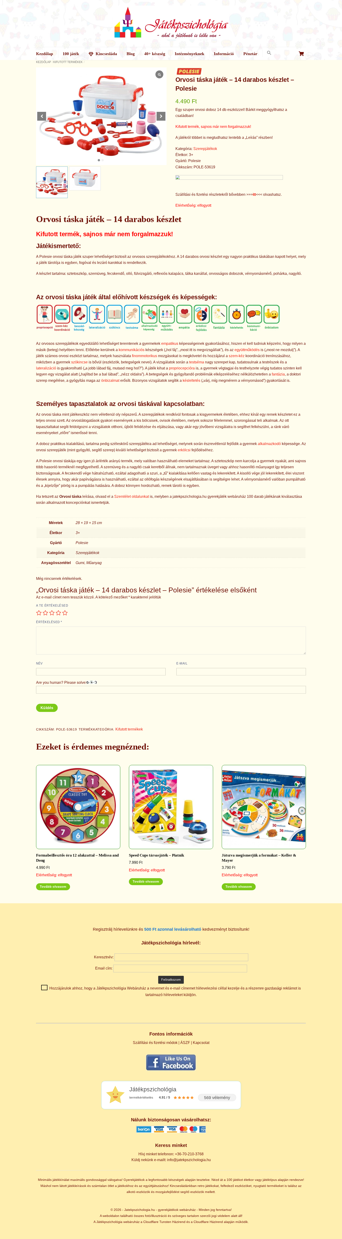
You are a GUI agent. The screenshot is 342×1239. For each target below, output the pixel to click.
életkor (249, 1180)
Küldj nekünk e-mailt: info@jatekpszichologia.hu (171, 1160)
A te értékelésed (52, 605)
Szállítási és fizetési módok (155, 1043)
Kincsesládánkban (183, 1186)
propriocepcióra (182, 368)
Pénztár (250, 53)
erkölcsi (184, 450)
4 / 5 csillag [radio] (58, 613)
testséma (196, 362)
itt (254, 194)
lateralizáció (46, 368)
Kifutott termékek (68, 62)
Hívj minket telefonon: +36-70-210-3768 (171, 1154)
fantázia (278, 374)
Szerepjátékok (205, 149)
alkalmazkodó (269, 444)
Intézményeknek (189, 53)
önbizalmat (110, 380)
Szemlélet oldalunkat (131, 496)
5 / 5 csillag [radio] (65, 613)
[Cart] (301, 53)
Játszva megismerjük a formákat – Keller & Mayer (259, 858)
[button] (269, 53)
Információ (224, 53)
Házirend (178, 1222)
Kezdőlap (44, 53)
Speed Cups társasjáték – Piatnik (156, 855)
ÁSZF (185, 1043)
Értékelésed (49, 622)
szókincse (79, 362)
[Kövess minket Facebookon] (171, 1070)
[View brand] (189, 72)
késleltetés (191, 380)
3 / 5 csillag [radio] (52, 613)
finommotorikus (144, 356)
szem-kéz (237, 356)
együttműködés (247, 350)
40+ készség (154, 53)
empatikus (169, 343)
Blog (131, 53)
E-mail (181, 663)
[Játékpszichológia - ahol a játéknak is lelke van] (171, 36)
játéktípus (270, 1180)
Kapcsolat (201, 1043)
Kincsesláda (105, 53)
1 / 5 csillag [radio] (39, 613)
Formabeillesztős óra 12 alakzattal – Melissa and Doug (77, 858)
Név (39, 663)
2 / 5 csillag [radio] (45, 613)
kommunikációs (131, 350)
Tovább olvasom (53, 886)
